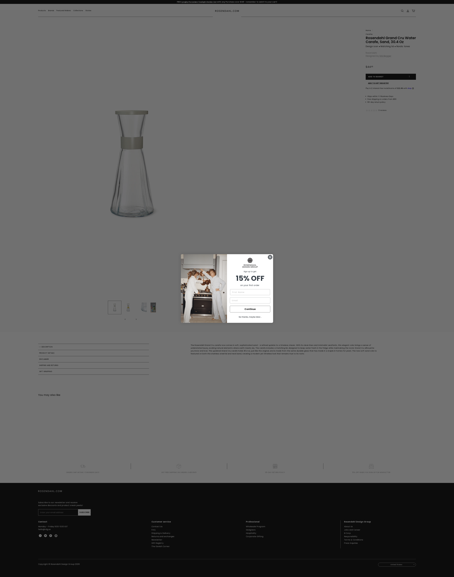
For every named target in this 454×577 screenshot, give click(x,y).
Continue (250, 309)
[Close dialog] (270, 257)
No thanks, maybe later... (250, 317)
